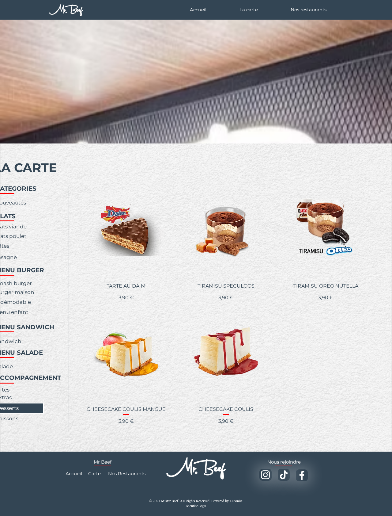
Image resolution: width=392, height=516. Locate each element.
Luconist (236, 500)
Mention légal (196, 505)
